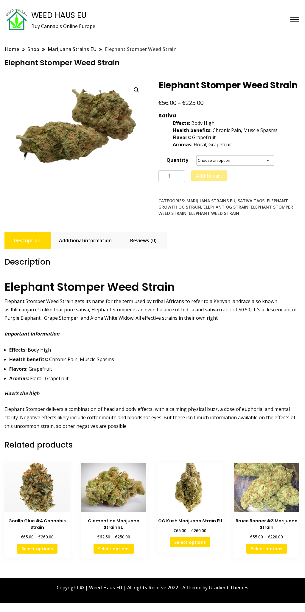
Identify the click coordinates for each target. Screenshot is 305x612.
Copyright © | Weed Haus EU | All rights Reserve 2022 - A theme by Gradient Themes (152, 587)
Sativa (245, 201)
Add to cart (209, 176)
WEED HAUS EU (58, 15)
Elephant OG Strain (225, 207)
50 (241, 309)
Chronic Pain (63, 359)
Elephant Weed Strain (214, 213)
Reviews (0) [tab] (143, 240)
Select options (37, 549)
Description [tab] (27, 240)
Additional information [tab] (85, 240)
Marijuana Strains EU (210, 201)
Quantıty (177, 160)
